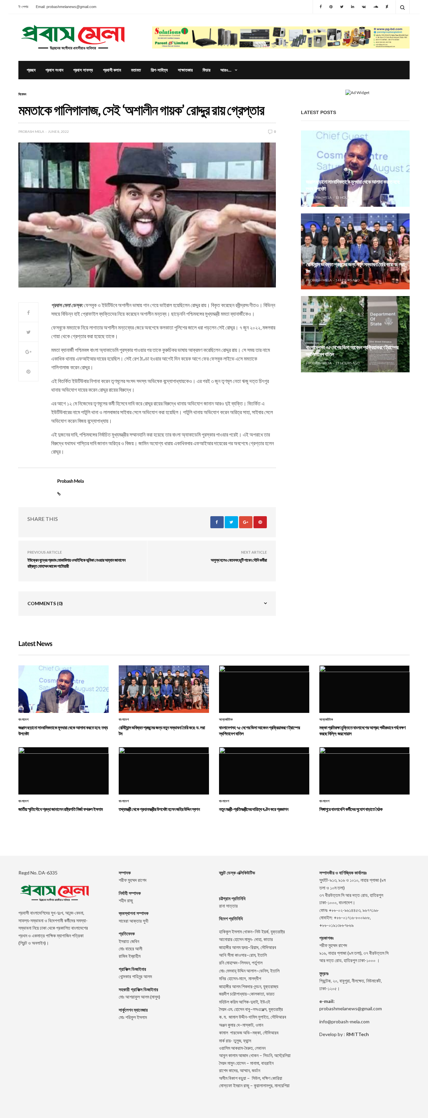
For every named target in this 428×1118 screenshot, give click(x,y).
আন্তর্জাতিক (226, 719)
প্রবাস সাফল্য (83, 70)
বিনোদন (22, 94)
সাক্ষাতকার (185, 70)
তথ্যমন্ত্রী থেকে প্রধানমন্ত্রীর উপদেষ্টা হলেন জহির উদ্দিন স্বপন (159, 809)
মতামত (136, 70)
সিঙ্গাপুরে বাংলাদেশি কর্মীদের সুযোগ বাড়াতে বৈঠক (351, 809)
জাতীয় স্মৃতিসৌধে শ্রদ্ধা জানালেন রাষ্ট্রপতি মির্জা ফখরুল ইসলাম (60, 809)
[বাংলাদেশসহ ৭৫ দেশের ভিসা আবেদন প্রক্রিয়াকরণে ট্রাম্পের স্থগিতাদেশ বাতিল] (355, 334)
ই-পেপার (23, 7)
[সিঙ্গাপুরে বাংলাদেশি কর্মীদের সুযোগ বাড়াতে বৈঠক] (364, 771)
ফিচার (206, 70)
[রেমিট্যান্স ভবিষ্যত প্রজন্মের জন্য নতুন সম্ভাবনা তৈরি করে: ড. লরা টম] (355, 251)
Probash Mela (31, 131)
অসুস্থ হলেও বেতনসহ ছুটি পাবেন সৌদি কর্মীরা (239, 560)
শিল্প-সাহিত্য (159, 70)
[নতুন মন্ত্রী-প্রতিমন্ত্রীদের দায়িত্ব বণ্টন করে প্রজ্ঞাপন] (264, 771)
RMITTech (357, 1034)
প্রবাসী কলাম (112, 70)
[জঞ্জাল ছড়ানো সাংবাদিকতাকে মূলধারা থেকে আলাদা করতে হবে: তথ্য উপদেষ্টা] (355, 168)
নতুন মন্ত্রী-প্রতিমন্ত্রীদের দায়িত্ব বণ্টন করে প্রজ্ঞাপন (253, 809)
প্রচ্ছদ (31, 70)
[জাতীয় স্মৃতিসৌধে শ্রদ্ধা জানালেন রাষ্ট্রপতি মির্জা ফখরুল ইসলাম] (63, 771)
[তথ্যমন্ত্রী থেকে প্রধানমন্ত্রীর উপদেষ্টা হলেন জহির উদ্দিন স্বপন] (164, 771)
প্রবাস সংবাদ (54, 70)
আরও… (225, 70)
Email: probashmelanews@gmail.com (66, 7)
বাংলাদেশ (23, 719)
